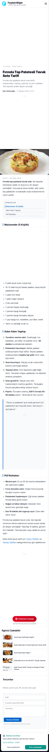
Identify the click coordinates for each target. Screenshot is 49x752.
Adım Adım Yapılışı (13, 210)
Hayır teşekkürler (13, 747)
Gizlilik (17, 742)
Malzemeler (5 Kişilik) (14, 206)
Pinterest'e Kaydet (26, 619)
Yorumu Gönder (12, 720)
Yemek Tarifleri (9, 542)
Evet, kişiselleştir (35, 747)
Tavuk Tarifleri (17, 66)
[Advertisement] (24, 33)
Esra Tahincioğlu (9, 91)
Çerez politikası (8, 742)
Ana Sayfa (6, 66)
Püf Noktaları (11, 214)
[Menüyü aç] (46, 3)
